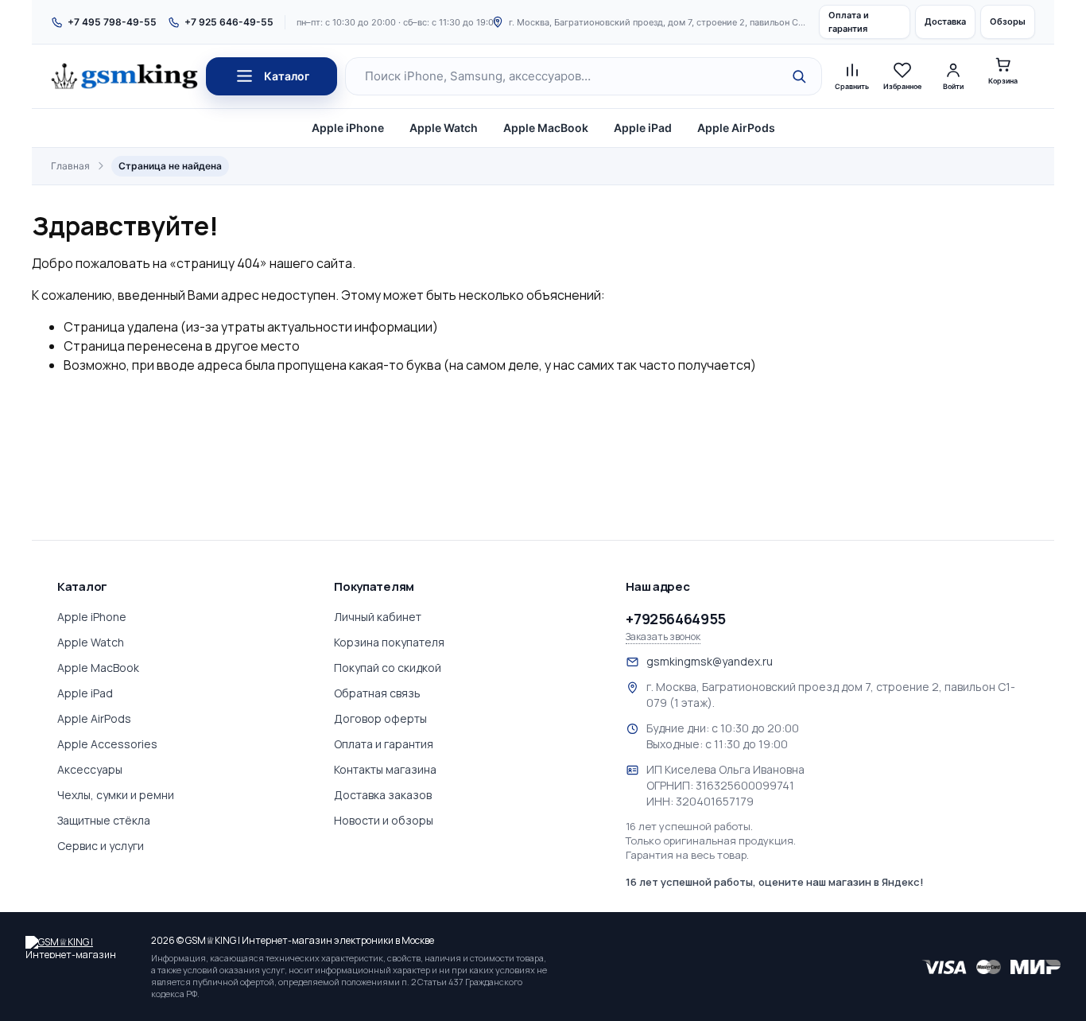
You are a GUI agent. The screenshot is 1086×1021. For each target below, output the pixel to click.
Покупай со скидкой (387, 667)
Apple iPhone (348, 127)
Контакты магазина (385, 769)
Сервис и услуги (100, 845)
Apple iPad (643, 127)
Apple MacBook (545, 127)
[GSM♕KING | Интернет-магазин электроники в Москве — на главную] (81, 947)
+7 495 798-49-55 (112, 22)
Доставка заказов (383, 794)
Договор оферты (380, 718)
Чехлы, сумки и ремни (115, 794)
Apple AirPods (736, 127)
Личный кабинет (377, 616)
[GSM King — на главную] (124, 76)
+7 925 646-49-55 (228, 22)
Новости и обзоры (383, 820)
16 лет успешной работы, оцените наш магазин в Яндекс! (775, 882)
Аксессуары (89, 769)
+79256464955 (676, 618)
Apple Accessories (107, 743)
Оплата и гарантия (848, 22)
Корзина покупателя (389, 642)
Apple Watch (443, 127)
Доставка (945, 21)
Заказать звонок (663, 637)
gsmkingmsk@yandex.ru (709, 661)
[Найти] (799, 76)
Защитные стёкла (103, 820)
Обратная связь (377, 693)
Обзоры (1008, 21)
